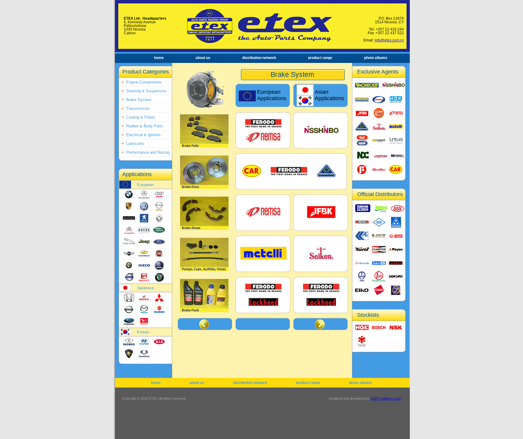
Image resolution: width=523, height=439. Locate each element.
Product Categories (145, 72)
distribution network (259, 58)
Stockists (368, 315)
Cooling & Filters (140, 117)
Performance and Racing (147, 152)
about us (203, 58)
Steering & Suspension (146, 91)
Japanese (145, 288)
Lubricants (135, 143)
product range (320, 58)
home (159, 58)
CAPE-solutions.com (385, 398)
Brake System (138, 99)
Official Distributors (380, 194)
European (145, 184)
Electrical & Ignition (143, 135)
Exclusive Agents (377, 72)
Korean (143, 332)
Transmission (138, 108)
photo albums (375, 58)
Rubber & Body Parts (144, 126)
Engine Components (144, 82)
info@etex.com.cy (389, 40)
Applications (137, 174)
